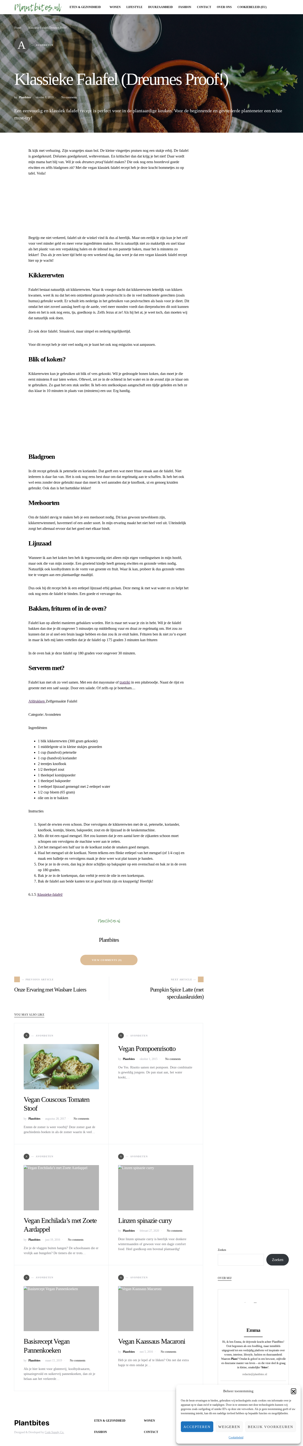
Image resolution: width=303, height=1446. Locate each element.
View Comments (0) (107, 960)
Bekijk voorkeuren (270, 1427)
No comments (69, 97)
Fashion (100, 1432)
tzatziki (125, 682)
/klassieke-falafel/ (50, 894)
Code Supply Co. (54, 1432)
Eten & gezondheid (109, 1420)
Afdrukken (37, 701)
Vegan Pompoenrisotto (146, 1048)
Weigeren (229, 1427)
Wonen (149, 1420)
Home (17, 27)
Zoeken (222, 1250)
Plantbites (25, 97)
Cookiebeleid (236, 1437)
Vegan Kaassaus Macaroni (151, 1341)
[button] (293, 1391)
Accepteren (197, 1427)
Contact (151, 1432)
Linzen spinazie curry (145, 1220)
